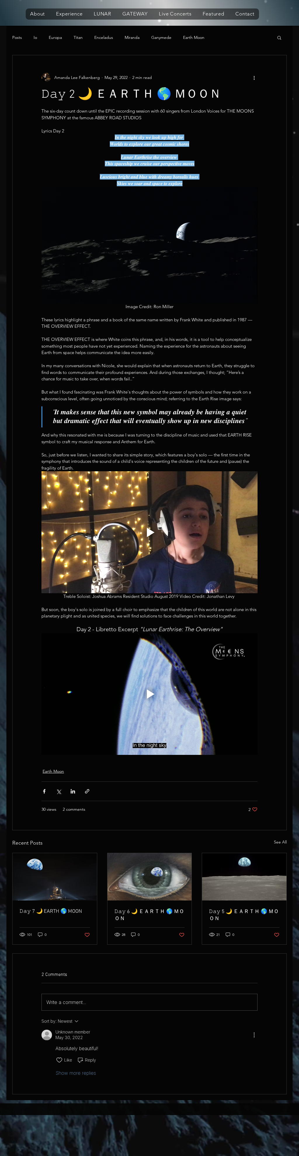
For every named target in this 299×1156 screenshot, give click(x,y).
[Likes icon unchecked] (59, 1060)
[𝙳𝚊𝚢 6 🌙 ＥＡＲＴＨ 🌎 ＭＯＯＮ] (149, 876)
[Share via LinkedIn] (73, 791)
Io (35, 37)
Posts (17, 37)
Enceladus (103, 37)
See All (280, 842)
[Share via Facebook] (44, 791)
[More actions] (254, 77)
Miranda (132, 37)
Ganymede (161, 37)
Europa (55, 37)
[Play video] (149, 532)
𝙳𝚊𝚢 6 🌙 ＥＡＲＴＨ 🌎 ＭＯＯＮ (149, 915)
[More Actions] (254, 1034)
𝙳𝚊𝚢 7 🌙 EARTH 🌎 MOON (51, 911)
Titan (78, 37)
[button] (37, 14)
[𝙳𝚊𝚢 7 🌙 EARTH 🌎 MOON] (55, 876)
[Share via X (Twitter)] (58, 791)
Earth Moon (193, 37)
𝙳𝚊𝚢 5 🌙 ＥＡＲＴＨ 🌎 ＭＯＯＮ (244, 915)
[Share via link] (87, 791)
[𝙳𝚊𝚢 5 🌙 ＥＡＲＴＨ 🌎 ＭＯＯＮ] (244, 876)
